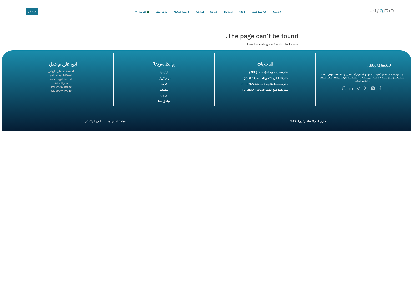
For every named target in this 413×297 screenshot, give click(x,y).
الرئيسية (276, 12)
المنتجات (228, 12)
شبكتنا (213, 12)
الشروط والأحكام (93, 121)
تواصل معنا (161, 12)
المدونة (200, 12)
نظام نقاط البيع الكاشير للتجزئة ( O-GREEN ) (265, 90)
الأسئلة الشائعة (181, 12)
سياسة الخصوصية (117, 121)
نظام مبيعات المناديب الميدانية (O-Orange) (265, 84)
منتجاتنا (164, 90)
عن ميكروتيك (259, 12)
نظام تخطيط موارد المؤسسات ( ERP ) (268, 72)
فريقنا (242, 12)
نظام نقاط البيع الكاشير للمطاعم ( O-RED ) (266, 78)
